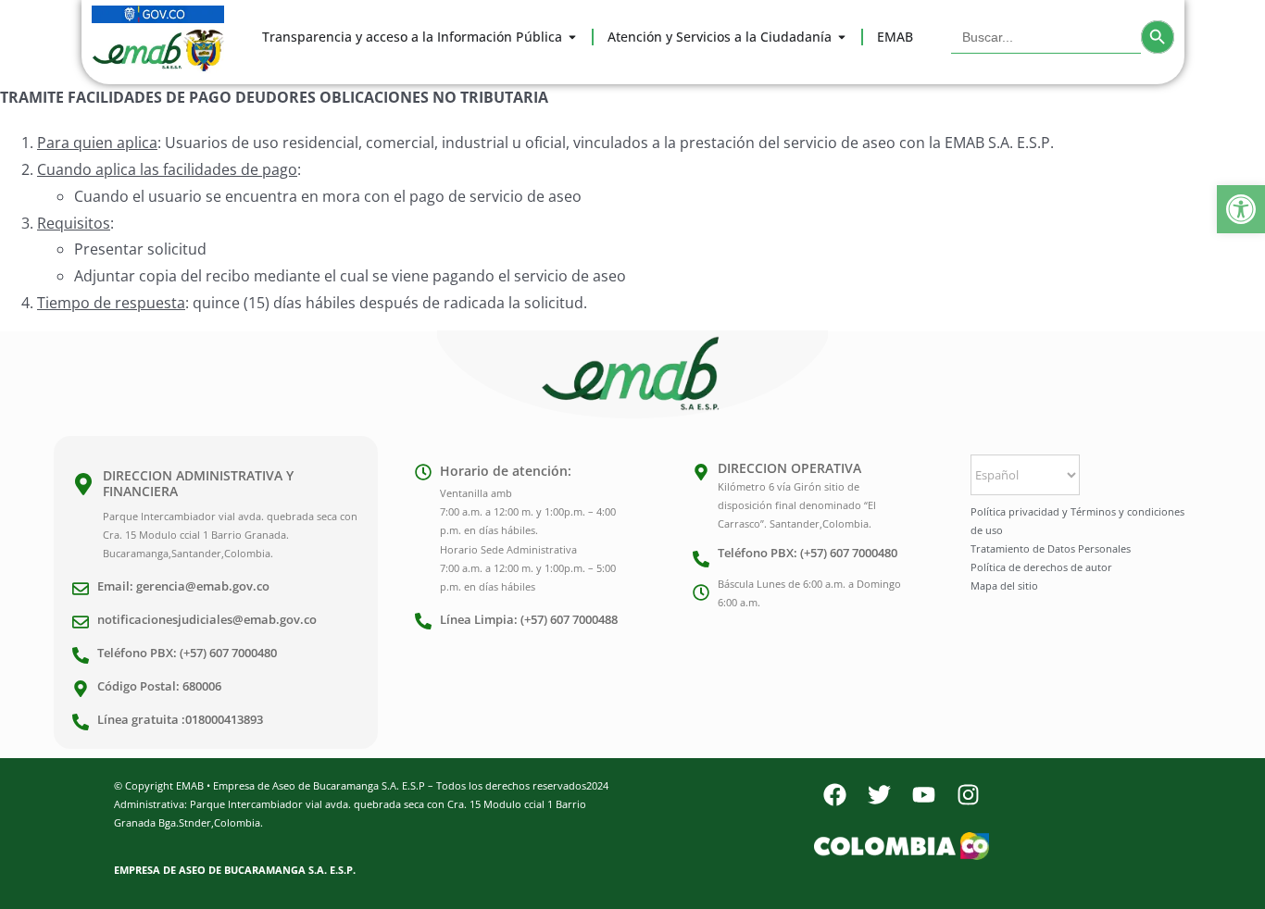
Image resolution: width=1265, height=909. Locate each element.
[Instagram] (967, 795)
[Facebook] (834, 795)
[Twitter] (878, 795)
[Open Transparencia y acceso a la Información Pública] (572, 37)
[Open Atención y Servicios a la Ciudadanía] (841, 37)
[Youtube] (923, 795)
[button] (1241, 209)
